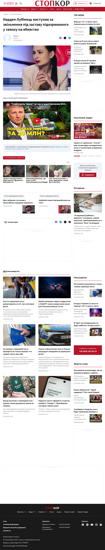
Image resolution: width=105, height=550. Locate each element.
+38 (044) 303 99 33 (88, 351)
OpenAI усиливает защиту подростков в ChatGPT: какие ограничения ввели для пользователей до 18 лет (54, 304)
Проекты (24, 9)
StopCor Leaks (67, 9)
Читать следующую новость (49, 196)
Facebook (65, 147)
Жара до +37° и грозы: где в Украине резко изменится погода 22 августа (88, 24)
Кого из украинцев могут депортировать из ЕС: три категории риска (18, 304)
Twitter (13, 149)
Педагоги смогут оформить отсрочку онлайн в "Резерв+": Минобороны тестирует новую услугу (54, 403)
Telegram (58, 147)
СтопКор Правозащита (11, 524)
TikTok (26, 149)
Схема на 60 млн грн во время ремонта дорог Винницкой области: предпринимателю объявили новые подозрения (86, 45)
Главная (6, 14)
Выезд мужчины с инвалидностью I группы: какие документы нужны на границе (18, 403)
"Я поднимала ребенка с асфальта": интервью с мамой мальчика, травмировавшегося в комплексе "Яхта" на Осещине (88, 219)
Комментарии (13, 222)
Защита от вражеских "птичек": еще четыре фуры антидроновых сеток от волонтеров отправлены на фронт (88, 147)
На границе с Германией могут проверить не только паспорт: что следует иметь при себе (17, 351)
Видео (33, 9)
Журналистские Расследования (14, 528)
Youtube (7, 149)
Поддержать (82, 3)
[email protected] (21, 546)
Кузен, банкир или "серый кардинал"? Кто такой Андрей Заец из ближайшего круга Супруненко (86, 394)
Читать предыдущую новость (14, 196)
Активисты (7, 531)
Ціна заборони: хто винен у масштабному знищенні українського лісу (18, 203)
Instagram (19, 149)
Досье (59, 9)
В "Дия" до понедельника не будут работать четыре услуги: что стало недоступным (87, 325)
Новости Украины (16, 14)
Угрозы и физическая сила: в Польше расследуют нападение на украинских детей (54, 351)
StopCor (16, 36)
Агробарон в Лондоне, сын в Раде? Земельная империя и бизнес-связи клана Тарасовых (87, 412)
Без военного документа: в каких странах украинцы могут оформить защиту (88, 286)
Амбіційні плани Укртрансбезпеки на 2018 (54, 201)
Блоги (52, 9)
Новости (43, 9)
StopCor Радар (79, 9)
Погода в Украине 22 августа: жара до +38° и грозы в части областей (86, 306)
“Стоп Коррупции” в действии (14, 158)
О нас (5, 521)
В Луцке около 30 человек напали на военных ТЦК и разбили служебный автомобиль (88, 63)
